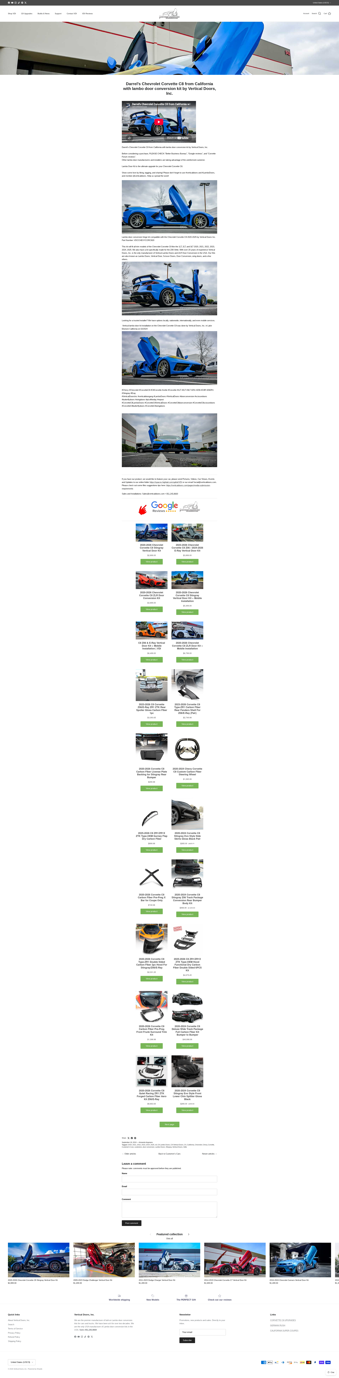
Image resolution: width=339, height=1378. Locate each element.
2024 (148, 1145)
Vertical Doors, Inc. (20, 1369)
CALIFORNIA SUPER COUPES (284, 1330)
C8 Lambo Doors (164, 1145)
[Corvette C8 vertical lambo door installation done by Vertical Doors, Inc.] (169, 467)
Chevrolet (198, 1145)
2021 (134, 1145)
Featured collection (170, 1234)
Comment (126, 1199)
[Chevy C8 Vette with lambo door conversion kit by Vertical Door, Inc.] (169, 315)
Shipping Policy (14, 1341)
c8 (156, 1145)
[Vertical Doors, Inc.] (169, 13)
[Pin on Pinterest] (135, 1138)
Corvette (211, 1145)
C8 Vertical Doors (177, 1145)
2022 (139, 1145)
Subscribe (187, 1340)
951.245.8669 (172, 494)
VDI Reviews (87, 13)
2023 (143, 1145)
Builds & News (44, 13)
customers (138, 1147)
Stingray (169, 1147)
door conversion (148, 1147)
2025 (152, 1145)
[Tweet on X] (129, 1138)
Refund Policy (14, 1337)
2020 (130, 1145)
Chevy (205, 1145)
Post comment (131, 1223)
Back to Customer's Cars (169, 1154)
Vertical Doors (177, 1147)
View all (169, 1238)
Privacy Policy (14, 1333)
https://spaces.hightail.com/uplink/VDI (166, 482)
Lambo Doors (160, 1147)
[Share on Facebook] (132, 1138)
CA (185, 1145)
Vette (185, 1147)
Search (11, 1324)
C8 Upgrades (26, 13)
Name (124, 1173)
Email (124, 1186)
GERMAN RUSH (277, 1325)
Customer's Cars (128, 1147)
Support (58, 13)
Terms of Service (15, 1328)
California (190, 1145)
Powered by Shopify (35, 1369)
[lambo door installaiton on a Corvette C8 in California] (169, 385)
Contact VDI (72, 13)
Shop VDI (12, 13)
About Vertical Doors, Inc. (19, 1320)
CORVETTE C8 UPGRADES (283, 1320)
